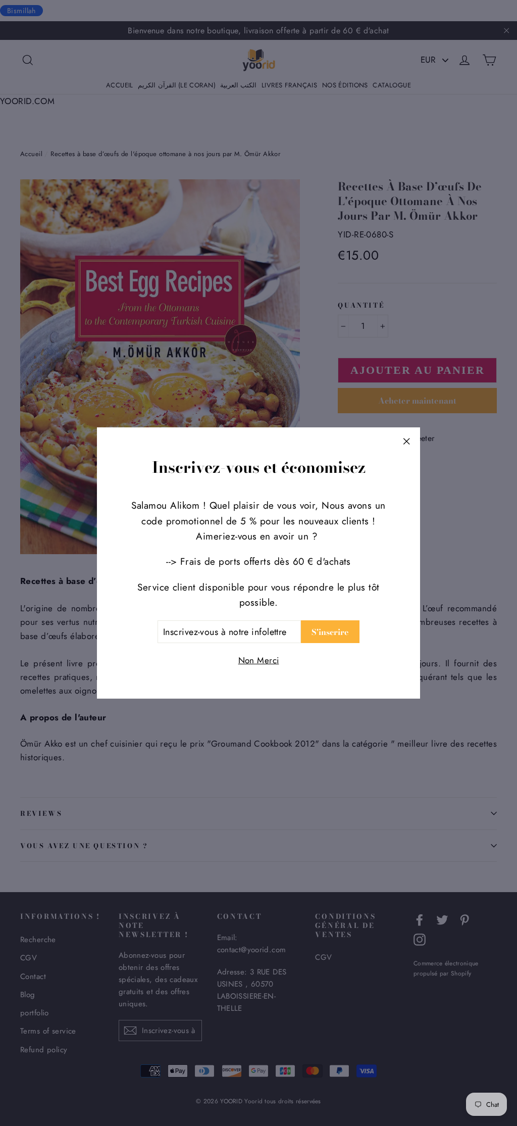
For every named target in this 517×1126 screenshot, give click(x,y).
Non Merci (258, 660)
